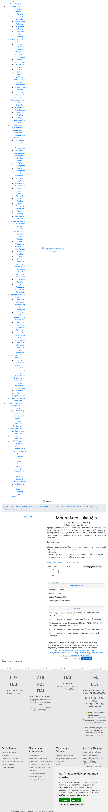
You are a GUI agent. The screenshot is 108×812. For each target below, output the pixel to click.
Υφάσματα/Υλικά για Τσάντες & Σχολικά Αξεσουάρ (19, 347)
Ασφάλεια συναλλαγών (37, 774)
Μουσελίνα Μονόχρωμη (75, 650)
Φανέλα (20, 90)
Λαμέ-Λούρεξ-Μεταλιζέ (20, 193)
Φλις (20, 284)
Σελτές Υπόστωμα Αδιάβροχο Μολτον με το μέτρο (19, 77)
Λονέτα (20, 115)
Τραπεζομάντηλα (21, 87)
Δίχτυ (20, 181)
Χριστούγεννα (19, 396)
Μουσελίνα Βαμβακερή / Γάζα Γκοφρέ (20, 54)
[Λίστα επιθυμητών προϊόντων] (64, 502)
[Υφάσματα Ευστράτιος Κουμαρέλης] (54, 250)
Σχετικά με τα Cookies (36, 780)
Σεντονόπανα (19, 85)
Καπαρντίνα (19, 107)
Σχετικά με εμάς (34, 755)
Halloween (20, 391)
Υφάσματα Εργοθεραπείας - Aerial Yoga (18, 127)
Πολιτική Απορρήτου (35, 777)
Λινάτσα (20, 198)
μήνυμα (97, 730)
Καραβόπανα (20, 110)
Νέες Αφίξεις (15, 4)
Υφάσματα (15, 6)
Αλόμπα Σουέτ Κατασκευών (20, 145)
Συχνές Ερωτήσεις (8, 764)
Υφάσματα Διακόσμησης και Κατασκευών (18, 135)
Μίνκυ (19, 241)
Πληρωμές (5, 755)
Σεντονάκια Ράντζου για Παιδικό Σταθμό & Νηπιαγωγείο (20, 272)
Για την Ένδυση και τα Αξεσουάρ (20, 362)
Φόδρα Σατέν (20, 484)
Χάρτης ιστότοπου (8, 767)
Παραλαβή (34, 707)
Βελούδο (19, 105)
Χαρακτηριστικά (76, 586)
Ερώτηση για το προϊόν (70, 658)
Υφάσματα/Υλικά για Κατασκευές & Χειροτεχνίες (20, 305)
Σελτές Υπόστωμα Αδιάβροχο (20, 261)
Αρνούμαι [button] (75, 800)
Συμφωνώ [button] (64, 800)
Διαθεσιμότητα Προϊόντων (10, 758)
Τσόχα (19, 211)
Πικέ (20, 69)
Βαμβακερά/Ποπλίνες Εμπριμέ (20, 46)
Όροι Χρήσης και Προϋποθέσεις (39, 758)
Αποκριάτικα (20, 388)
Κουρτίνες (20, 112)
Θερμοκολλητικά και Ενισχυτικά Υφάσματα (18, 431)
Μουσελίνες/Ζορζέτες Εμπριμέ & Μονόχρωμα (72, 653)
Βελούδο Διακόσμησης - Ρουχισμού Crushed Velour (19, 155)
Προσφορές (15, 497)
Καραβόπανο (20, 186)
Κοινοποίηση (86, 658)
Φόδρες (20, 37)
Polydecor (20, 140)
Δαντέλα (19, 19)
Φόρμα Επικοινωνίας (66, 755)
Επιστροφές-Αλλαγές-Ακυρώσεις (13, 761)
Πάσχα (20, 393)
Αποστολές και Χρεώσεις (10, 752)
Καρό (20, 188)
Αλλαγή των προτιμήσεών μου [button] (72, 804)
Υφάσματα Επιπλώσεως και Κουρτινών (17, 99)
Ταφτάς (20, 203)
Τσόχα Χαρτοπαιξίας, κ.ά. (20, 120)
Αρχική (6, 506)
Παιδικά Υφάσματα (17, 221)
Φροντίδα (76, 609)
